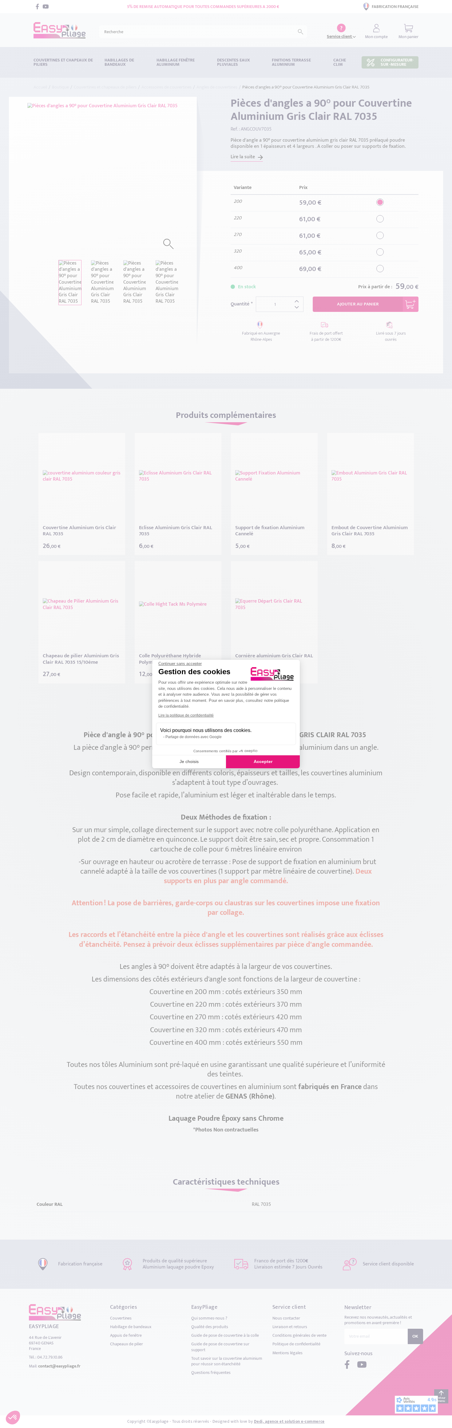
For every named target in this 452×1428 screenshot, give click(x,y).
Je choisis (189, 761)
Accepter (263, 761)
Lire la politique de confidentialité (186, 715)
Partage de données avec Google (193, 737)
